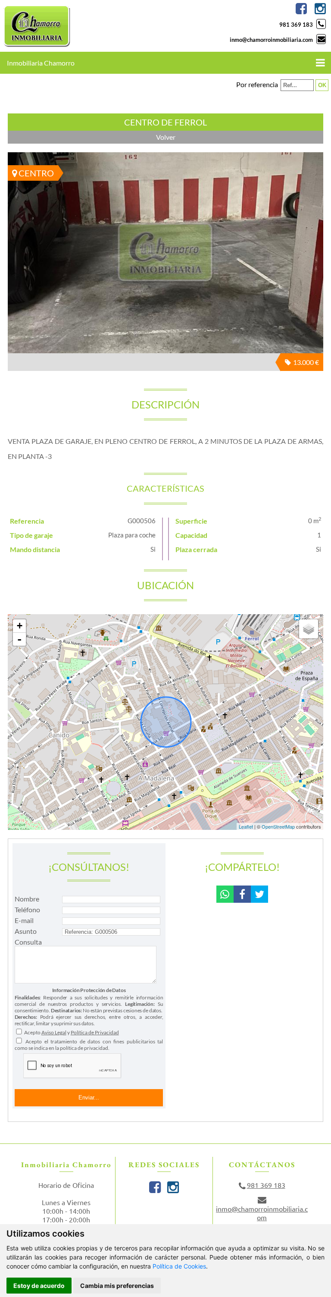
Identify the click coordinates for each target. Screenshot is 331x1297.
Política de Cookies (179, 1266)
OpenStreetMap (278, 826)
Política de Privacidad (95, 1032)
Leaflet (246, 826)
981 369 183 (296, 24)
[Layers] (308, 628)
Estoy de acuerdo (39, 1285)
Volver (165, 137)
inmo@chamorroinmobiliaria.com (271, 39)
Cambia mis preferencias (117, 1285)
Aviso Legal (53, 1032)
